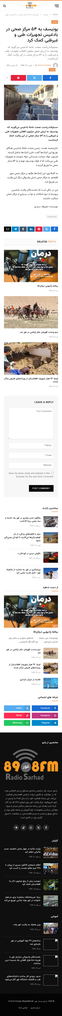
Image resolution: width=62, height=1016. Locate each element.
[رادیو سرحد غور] (31, 6)
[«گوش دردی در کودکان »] (50, 557)
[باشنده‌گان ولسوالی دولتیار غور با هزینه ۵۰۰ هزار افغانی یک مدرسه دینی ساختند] (50, 960)
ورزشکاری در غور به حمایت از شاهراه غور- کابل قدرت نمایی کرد (23, 571)
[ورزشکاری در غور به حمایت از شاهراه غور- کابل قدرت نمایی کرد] (50, 573)
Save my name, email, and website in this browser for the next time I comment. (31, 475)
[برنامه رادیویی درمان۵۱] (31, 266)
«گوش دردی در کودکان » (29, 553)
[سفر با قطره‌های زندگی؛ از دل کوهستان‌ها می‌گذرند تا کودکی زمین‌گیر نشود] (50, 537)
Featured (51, 216)
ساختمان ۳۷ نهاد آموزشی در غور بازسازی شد (26, 942)
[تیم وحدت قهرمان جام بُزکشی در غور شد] (31, 312)
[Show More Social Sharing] (7, 78)
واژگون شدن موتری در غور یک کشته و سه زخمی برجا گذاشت (23, 519)
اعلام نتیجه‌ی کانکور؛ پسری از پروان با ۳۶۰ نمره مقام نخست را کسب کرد (23, 866)
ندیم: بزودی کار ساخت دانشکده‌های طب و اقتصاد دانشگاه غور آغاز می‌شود (23, 978)
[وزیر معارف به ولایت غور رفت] (50, 928)
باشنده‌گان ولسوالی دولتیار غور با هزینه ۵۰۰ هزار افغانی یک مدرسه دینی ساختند (23, 960)
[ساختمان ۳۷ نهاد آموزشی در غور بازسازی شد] (50, 944)
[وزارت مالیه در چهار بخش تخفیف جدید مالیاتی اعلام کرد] (50, 852)
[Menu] (57, 5)
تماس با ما (23, 1007)
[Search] (5, 5)
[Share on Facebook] (50, 78)
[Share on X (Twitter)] (34, 78)
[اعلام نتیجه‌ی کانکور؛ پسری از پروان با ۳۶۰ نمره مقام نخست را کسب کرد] (50, 868)
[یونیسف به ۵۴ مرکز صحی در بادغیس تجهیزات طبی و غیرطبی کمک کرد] (31, 102)
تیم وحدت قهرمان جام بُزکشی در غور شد (39, 332)
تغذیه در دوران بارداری (30, 679)
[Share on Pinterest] (18, 78)
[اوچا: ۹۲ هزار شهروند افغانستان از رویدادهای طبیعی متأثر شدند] (31, 358)
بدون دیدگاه (10, 65)
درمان (55, 626)
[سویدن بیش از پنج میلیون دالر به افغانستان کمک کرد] (50, 884)
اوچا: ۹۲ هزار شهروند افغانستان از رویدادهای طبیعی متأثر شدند (31, 380)
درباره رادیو (35, 1007)
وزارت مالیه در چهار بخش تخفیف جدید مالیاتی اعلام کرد (22, 850)
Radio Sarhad (44, 65)
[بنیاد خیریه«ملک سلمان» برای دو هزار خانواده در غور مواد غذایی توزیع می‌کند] (50, 900)
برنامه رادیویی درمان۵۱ (47, 286)
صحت (55, 22)
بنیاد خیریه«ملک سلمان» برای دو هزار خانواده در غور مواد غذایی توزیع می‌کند (22, 899)
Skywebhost (28, 1001)
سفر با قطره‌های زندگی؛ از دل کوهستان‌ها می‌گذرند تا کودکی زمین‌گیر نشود (22, 537)
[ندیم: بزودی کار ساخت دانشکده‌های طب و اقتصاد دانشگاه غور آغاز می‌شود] (50, 980)
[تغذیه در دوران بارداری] (50, 683)
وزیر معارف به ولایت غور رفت (27, 924)
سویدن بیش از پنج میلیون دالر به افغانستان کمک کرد (25, 882)
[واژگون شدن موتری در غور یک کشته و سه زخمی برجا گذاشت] (50, 521)
